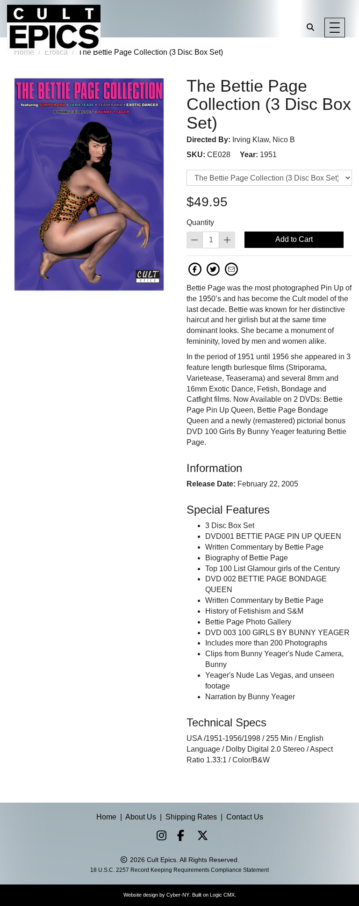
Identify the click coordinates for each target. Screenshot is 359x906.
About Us (140, 817)
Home (106, 817)
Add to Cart (294, 239)
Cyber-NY (177, 895)
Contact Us (244, 817)
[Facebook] (179, 837)
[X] (199, 837)
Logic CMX (222, 895)
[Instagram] (158, 837)
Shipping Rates (191, 817)
